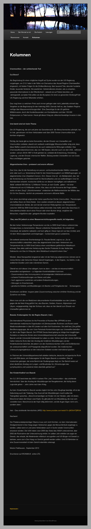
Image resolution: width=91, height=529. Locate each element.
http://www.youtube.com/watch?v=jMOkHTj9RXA (62, 410)
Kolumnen (36, 37)
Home (13, 32)
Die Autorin (38, 32)
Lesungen (49, 32)
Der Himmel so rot (24, 32)
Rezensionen (15, 37)
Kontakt (25, 37)
